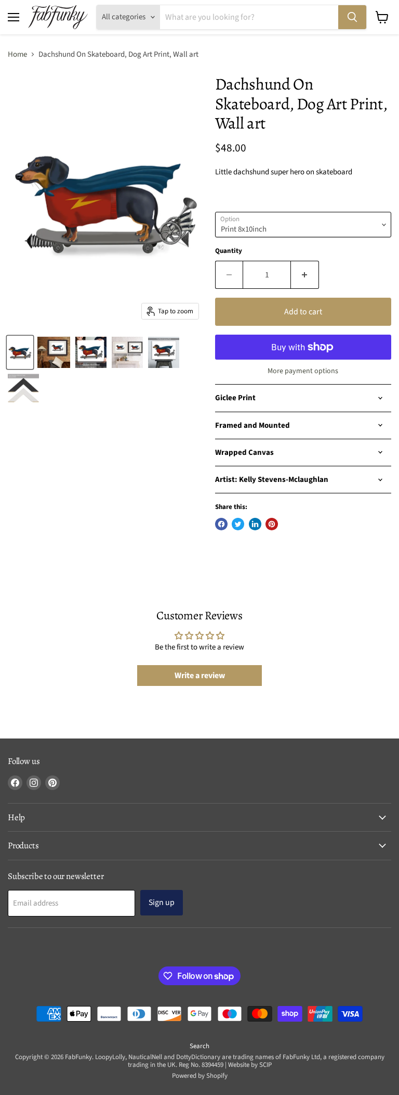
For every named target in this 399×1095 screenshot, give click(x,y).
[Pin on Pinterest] (271, 524)
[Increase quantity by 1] (305, 275)
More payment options (303, 371)
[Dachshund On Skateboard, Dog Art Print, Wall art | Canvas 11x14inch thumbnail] (163, 352)
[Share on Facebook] (221, 524)
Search (199, 1046)
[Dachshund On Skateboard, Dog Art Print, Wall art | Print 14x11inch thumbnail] (53, 352)
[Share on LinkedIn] (255, 524)
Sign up (162, 902)
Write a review (200, 675)
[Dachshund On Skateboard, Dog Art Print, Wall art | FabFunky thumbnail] (20, 352)
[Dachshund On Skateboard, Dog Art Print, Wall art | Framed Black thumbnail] (127, 352)
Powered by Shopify (200, 1075)
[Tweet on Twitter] (238, 524)
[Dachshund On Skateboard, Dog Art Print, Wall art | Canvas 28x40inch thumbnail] (23, 388)
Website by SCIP (250, 1064)
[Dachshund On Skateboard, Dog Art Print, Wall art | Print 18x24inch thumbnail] (91, 352)
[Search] (352, 17)
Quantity (228, 251)
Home (17, 54)
